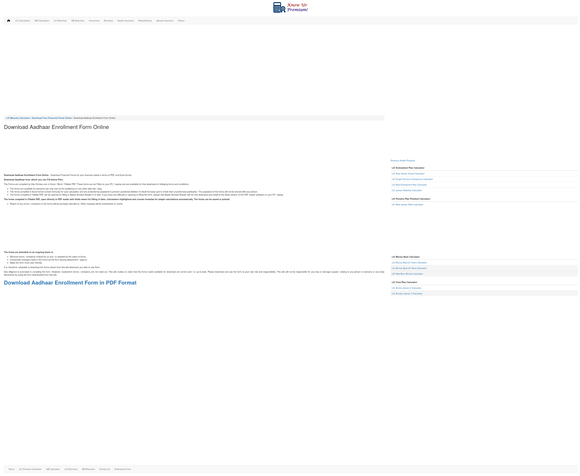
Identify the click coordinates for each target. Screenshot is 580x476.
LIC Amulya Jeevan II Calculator (407, 293)
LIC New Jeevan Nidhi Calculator (407, 204)
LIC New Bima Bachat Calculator (407, 273)
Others (181, 20)
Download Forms (122, 469)
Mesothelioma (145, 20)
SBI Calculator (53, 469)
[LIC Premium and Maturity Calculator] (290, 7)
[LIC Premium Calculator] (8, 20)
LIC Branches (60, 20)
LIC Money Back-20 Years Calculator (409, 262)
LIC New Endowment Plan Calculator (409, 184)
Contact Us (104, 469)
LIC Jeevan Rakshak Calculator (407, 190)
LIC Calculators (22, 20)
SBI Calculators (42, 20)
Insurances (94, 20)
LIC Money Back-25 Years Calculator (409, 268)
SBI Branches (77, 20)
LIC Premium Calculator (30, 469)
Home (11, 469)
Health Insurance (126, 20)
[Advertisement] (291, 49)
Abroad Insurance (164, 20)
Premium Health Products (403, 160)
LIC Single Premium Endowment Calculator (412, 179)
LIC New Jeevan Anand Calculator (408, 173)
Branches (108, 20)
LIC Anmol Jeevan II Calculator (406, 287)
